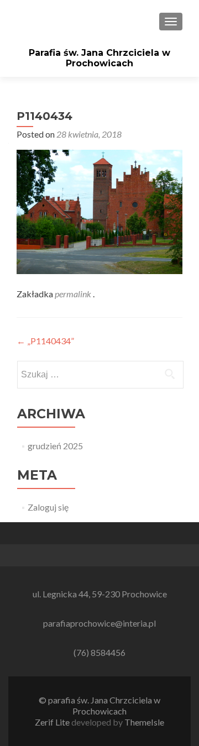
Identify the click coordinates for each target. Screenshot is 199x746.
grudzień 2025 (55, 445)
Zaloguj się (48, 507)
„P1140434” (45, 340)
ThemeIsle (144, 722)
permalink (74, 293)
